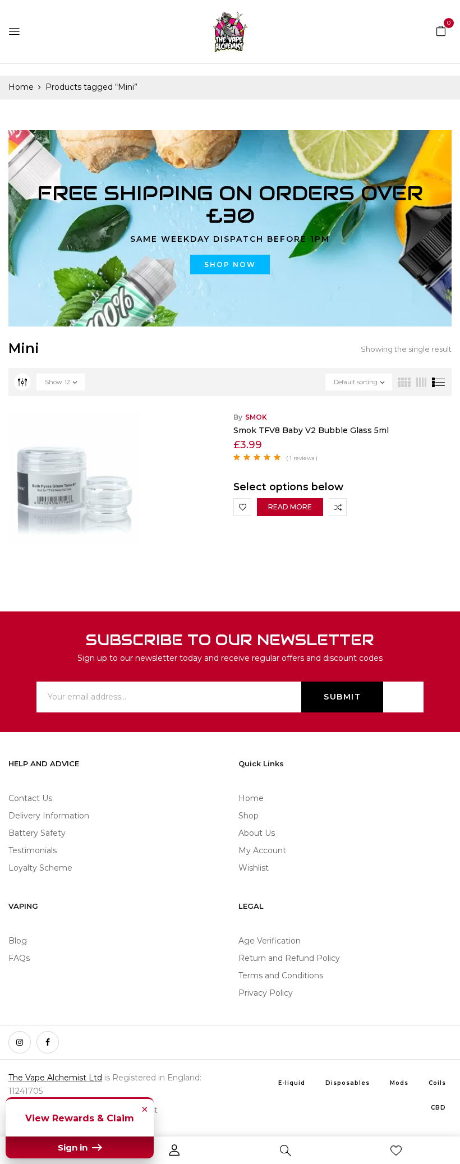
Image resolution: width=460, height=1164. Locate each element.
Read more (290, 507)
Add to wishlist (242, 507)
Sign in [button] (74, 1147)
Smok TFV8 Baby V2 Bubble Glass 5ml (311, 430)
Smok (256, 417)
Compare (338, 507)
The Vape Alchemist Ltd (55, 1078)
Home (21, 87)
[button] (441, 30)
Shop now (230, 264)
